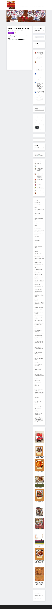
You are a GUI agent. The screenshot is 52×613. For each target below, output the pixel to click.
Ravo (35, 371)
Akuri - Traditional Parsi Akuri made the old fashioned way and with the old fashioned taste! (40, 176)
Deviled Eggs (36, 395)
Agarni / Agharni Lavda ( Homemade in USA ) (38, 406)
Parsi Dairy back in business (39, 216)
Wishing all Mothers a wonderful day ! (38, 249)
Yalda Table (36, 372)
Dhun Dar (36, 225)
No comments (24, 30)
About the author (37, 202)
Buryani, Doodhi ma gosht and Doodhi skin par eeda (39, 231)
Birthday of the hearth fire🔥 (39, 256)
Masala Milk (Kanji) (37, 240)
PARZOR (36, 326)
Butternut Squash (37, 380)
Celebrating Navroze (38, 272)
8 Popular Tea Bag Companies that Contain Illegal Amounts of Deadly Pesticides (40, 170)
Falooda (36, 242)
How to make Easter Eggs (38, 269)
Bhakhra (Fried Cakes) (40, 192)
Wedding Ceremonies (38, 355)
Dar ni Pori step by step (38, 335)
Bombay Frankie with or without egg (38, 402)
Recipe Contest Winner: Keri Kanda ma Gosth (39, 284)
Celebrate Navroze (37, 204)
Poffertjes (36, 251)
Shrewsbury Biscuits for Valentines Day (38, 331)
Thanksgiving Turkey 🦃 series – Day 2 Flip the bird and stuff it (39, 393)
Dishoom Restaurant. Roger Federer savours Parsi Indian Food (39, 342)
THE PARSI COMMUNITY (38, 369)
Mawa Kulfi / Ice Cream (38, 356)
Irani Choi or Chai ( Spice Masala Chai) (38, 365)
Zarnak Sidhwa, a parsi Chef (39, 286)
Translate (41, 155)
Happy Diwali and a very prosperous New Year (38, 414)
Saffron (36, 377)
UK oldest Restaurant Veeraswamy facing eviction (39, 221)
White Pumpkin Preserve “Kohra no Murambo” (38, 388)
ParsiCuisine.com (39, 52)
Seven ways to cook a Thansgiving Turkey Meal (38, 382)
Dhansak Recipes (37, 213)
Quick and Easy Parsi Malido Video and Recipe (39, 211)
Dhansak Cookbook (37, 408)
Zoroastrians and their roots (39, 205)
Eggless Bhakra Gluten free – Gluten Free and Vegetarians (39, 265)
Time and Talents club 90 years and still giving (40, 83)
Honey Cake (36, 223)
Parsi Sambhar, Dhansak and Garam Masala (39, 345)
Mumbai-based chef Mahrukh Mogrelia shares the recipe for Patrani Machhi (39, 281)
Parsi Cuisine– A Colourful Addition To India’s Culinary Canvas (39, 310)
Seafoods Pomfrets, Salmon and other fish (40, 188)
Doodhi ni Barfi (37, 215)
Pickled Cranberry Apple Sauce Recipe (38, 385)
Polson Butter (39, 184)
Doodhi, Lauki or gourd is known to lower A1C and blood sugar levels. (39, 233)
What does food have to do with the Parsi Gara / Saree (39, 328)
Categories (36, 108)
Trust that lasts (37, 397)
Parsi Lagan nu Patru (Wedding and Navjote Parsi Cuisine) (39, 348)
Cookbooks (39, 163)
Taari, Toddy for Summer (38, 253)
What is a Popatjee (37, 260)
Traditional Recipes (40, 179)
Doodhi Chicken (37, 236)
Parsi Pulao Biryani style (38, 320)
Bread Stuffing (37, 378)
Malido (36, 207)
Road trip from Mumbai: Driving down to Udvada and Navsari (40, 93)
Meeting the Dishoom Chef (39, 337)
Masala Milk (36, 305)
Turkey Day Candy (37, 410)
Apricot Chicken (37, 362)
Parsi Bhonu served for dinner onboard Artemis (39, 267)
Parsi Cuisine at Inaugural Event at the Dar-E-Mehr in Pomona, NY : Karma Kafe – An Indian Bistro (39, 299)
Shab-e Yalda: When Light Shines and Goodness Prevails (39, 375)
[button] (39, 438)
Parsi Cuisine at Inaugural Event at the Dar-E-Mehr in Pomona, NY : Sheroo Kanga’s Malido (39, 295)
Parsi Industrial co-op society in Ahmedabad (39, 333)
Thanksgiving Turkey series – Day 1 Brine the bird (39, 390)
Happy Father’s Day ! (38, 228)
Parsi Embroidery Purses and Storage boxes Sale (39, 238)
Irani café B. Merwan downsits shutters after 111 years (39, 324)
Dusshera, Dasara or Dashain (39, 422)
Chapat (36, 404)
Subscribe (37, 127)
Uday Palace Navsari (40, 91)
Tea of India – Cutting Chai (39, 307)
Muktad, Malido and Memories (39, 209)
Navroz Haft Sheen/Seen (38, 289)
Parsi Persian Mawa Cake (38, 274)
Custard (36, 350)
